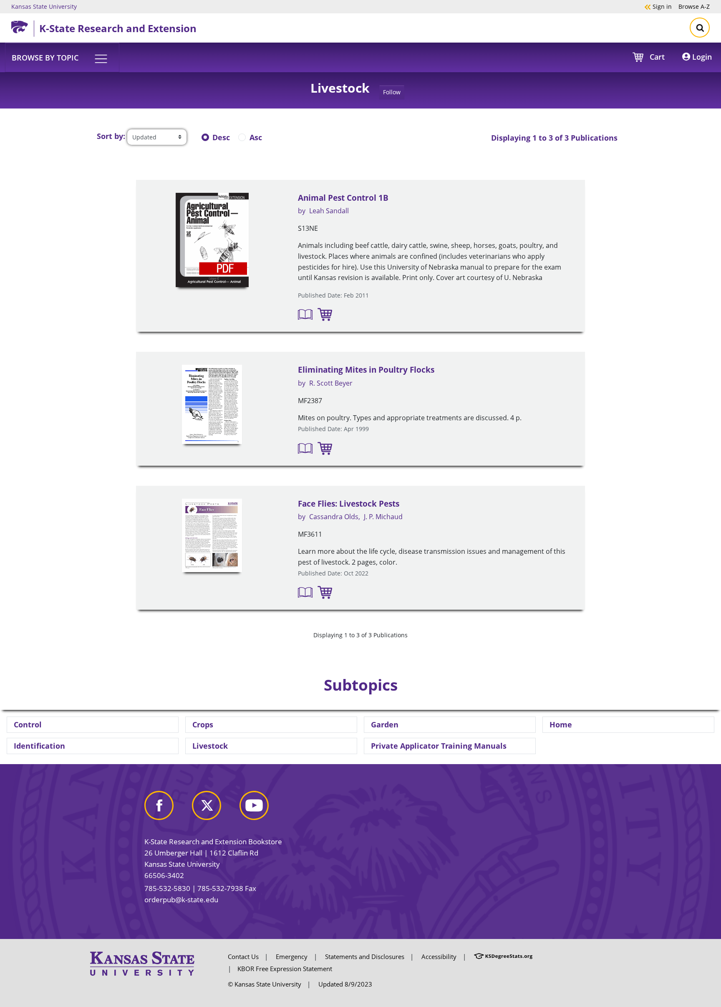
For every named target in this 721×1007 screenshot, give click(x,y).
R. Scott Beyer (331, 383)
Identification (39, 746)
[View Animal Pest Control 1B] (212, 240)
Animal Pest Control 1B (343, 197)
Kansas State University (44, 6)
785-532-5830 (167, 888)
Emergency (292, 956)
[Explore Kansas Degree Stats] (503, 956)
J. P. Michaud (383, 516)
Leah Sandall (329, 210)
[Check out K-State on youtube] (262, 808)
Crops (202, 724)
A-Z (694, 6)
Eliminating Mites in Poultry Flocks (366, 369)
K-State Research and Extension (118, 28)
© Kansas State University (264, 984)
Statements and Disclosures (364, 956)
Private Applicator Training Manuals (439, 746)
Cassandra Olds (333, 516)
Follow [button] (392, 92)
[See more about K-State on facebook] (167, 808)
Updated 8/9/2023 (345, 984)
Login (701, 57)
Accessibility (438, 956)
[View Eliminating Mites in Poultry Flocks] (212, 404)
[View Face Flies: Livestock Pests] (212, 535)
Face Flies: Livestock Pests (348, 503)
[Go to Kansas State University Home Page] (142, 962)
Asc (256, 137)
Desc (221, 137)
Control (28, 724)
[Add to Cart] (325, 313)
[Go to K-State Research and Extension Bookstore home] (22, 25)
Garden (384, 724)
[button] (62, 57)
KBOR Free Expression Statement (284, 968)
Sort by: (111, 136)
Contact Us (243, 956)
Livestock (210, 746)
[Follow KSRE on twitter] (215, 808)
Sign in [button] (658, 6)
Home (561, 724)
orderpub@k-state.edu (181, 899)
